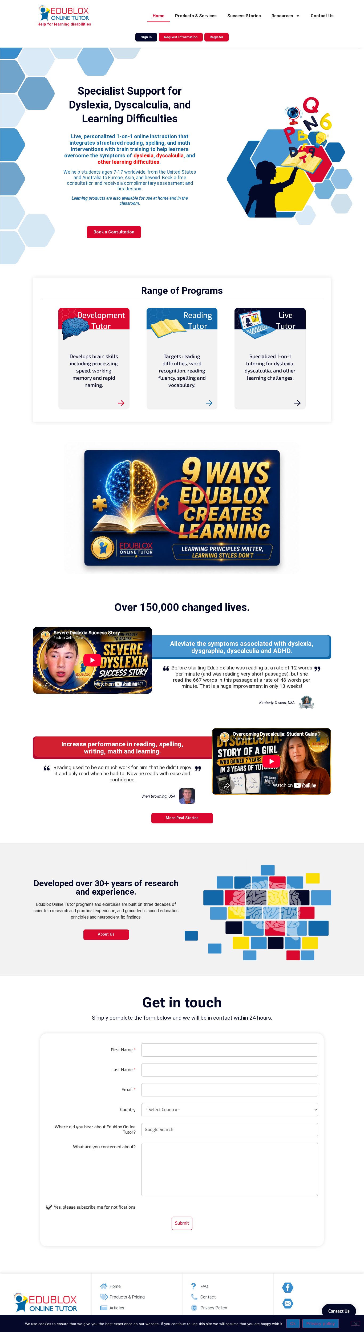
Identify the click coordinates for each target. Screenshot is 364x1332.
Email (129, 1089)
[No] (355, 1323)
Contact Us (322, 15)
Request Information (180, 37)
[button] (182, 508)
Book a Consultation (114, 231)
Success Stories (244, 15)
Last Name (123, 1070)
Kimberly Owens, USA (277, 703)
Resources (282, 15)
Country (128, 1109)
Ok (293, 1323)
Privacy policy (320, 1323)
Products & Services (196, 15)
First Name (123, 1050)
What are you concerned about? (104, 1147)
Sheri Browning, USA (158, 796)
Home (158, 15)
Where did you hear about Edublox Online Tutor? (95, 1129)
